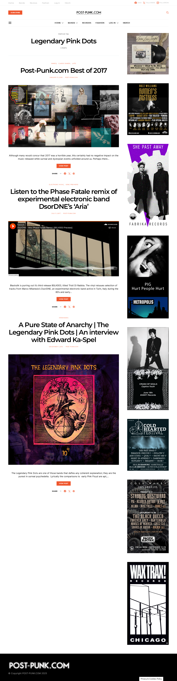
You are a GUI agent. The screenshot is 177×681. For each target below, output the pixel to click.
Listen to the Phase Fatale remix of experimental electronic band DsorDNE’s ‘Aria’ (63, 199)
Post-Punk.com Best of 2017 (63, 70)
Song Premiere (72, 184)
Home (11, 3)
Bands (22, 3)
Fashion (45, 3)
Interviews (63, 318)
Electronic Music (56, 184)
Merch (67, 3)
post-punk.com (71, 77)
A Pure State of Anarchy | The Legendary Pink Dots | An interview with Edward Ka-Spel (63, 332)
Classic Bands (64, 63)
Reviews (33, 3)
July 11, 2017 (56, 213)
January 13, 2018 (56, 77)
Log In (57, 3)
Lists (74, 63)
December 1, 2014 (56, 347)
